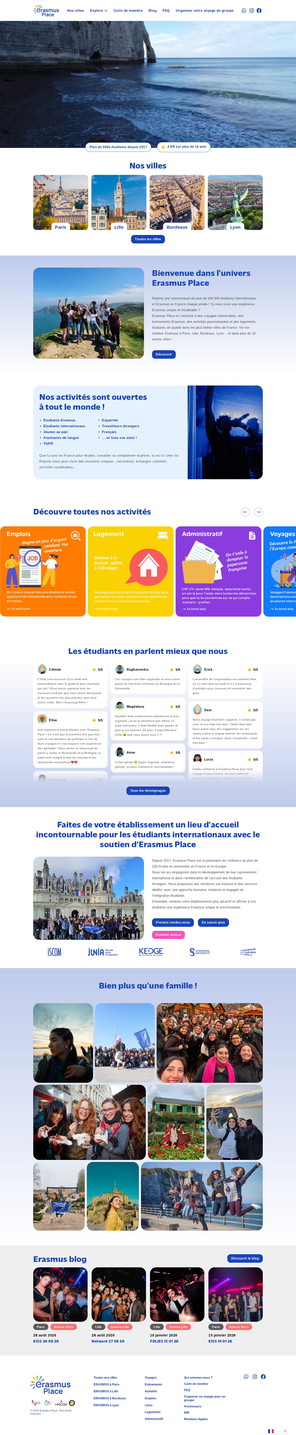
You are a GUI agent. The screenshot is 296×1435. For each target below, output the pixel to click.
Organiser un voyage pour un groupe (204, 1398)
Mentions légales (196, 1419)
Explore (96, 10)
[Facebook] (259, 10)
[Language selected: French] (277, 1431)
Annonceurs (192, 1406)
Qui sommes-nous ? (198, 1377)
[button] (245, 512)
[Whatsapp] (244, 10)
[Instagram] (251, 10)
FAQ (166, 10)
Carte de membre (128, 10)
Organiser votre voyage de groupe (205, 10)
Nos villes (75, 10)
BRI (186, 1412)
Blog (152, 10)
